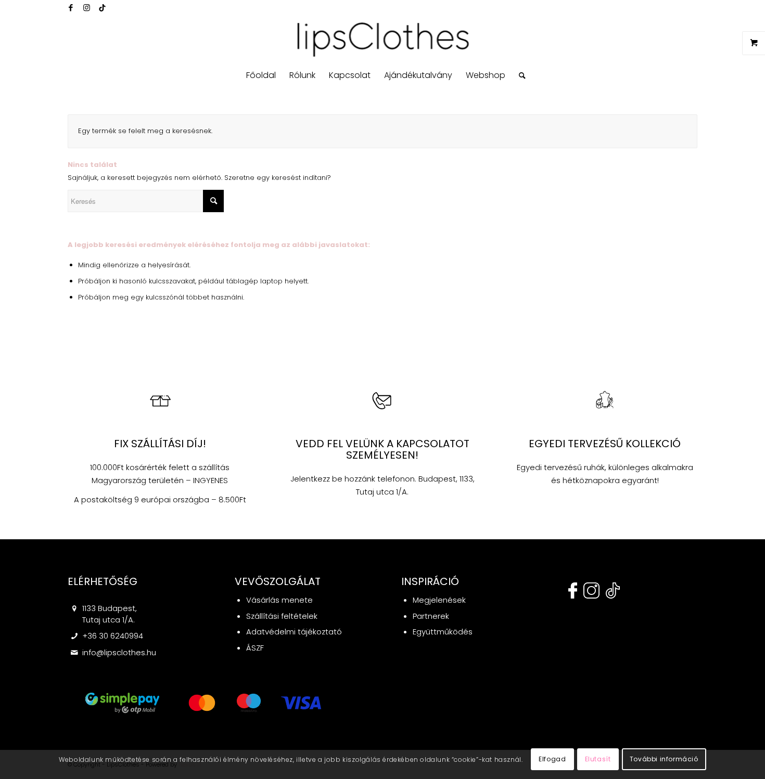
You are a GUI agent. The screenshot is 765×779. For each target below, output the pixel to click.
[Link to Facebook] (71, 8)
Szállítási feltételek (281, 616)
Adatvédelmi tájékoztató (294, 631)
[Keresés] (519, 75)
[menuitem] (261, 75)
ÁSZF (255, 647)
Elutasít (598, 759)
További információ (664, 759)
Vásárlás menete (279, 599)
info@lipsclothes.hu (119, 652)
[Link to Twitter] (102, 8)
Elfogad (552, 759)
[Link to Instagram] (86, 8)
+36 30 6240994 (112, 635)
